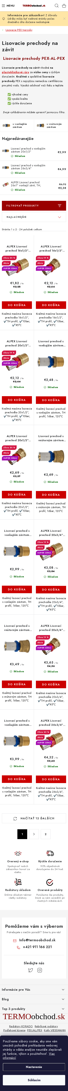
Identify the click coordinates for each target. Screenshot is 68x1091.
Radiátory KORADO (21, 1026)
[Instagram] (39, 970)
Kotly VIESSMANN (55, 1030)
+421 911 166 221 (37, 946)
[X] (30, 970)
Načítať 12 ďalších (37, 818)
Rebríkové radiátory (46, 1026)
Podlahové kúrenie (14, 1030)
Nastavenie (34, 1067)
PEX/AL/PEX (34, 1030)
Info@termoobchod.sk (37, 940)
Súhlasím (34, 1080)
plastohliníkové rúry (15, 72)
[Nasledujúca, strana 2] (34, 834)
